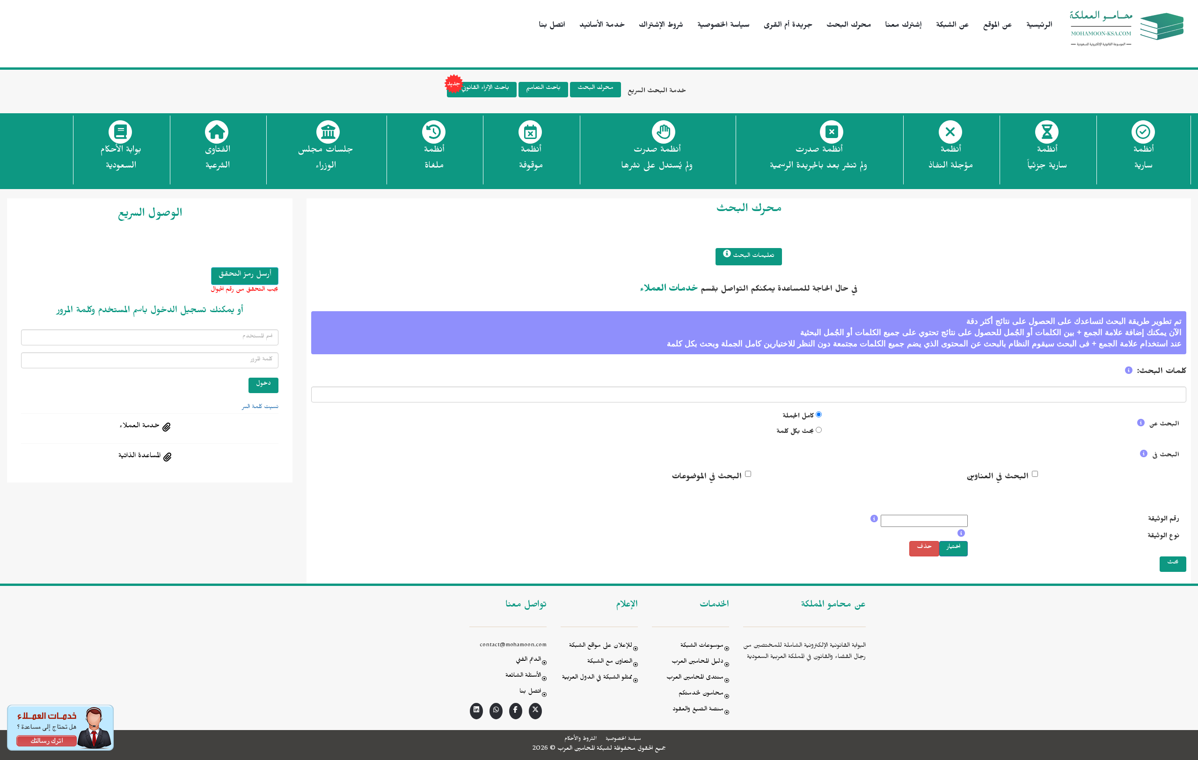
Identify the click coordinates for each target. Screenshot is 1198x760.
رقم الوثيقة (1163, 520)
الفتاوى (217, 159)
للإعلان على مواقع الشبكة (600, 646)
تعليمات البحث (752, 257)
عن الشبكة (952, 26)
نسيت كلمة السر (260, 407)
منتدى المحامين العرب (694, 678)
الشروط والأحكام (580, 739)
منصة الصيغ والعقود (697, 710)
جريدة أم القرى (788, 26)
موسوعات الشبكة (701, 646)
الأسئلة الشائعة (523, 676)
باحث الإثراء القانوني (485, 89)
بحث (1173, 563)
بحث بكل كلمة (795, 433)
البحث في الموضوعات (707, 477)
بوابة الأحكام (120, 159)
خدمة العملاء (139, 426)
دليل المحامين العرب (697, 662)
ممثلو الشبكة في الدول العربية (597, 678)
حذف (924, 548)
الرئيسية (1039, 26)
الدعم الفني (528, 661)
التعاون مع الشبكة (609, 662)
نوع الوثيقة (1163, 537)
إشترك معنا (903, 26)
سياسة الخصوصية (723, 26)
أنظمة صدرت (657, 159)
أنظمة (1143, 159)
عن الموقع (997, 26)
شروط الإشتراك (661, 26)
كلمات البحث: (1161, 372)
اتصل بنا (552, 26)
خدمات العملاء (669, 290)
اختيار (953, 548)
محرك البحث (848, 26)
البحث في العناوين (997, 477)
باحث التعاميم (543, 89)
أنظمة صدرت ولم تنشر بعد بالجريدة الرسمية (818, 159)
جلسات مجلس (325, 159)
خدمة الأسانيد (602, 26)
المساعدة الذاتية (139, 456)
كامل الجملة (798, 417)
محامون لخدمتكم (701, 694)
